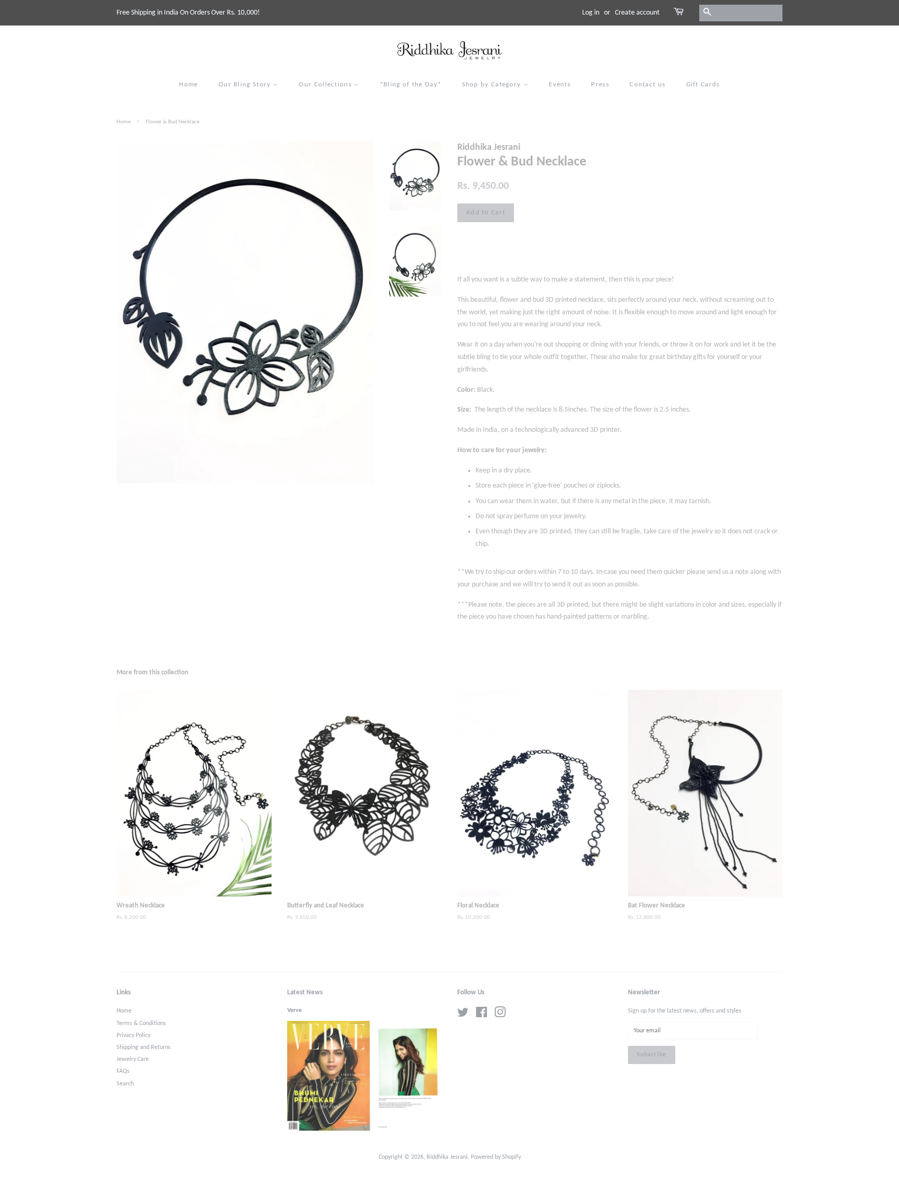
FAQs (123, 1071)
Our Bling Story (246, 84)
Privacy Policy (133, 1035)
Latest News (305, 992)
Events (560, 84)
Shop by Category (492, 84)
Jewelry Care (133, 1059)
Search (125, 1084)
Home (188, 84)
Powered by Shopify (496, 1157)
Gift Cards (703, 84)
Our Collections (326, 84)
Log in (590, 13)
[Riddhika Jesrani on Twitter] (463, 1015)
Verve (294, 1010)
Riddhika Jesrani (447, 1157)
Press (600, 84)
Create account (637, 13)
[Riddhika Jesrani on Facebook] (481, 1015)
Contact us (647, 84)
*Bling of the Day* (410, 84)
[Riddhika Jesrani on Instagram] (500, 1015)
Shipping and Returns (144, 1047)
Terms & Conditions (141, 1023)
